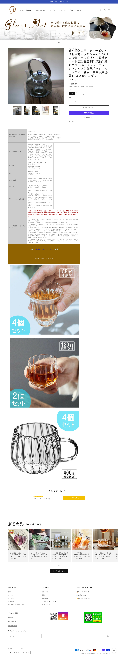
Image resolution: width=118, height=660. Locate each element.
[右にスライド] (62, 110)
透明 (72, 93)
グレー (80, 93)
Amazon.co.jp (12, 621)
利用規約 (45, 598)
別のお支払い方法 (89, 117)
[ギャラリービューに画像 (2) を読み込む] (26, 110)
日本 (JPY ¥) (13, 652)
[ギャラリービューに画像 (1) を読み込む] (17, 110)
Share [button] (72, 121)
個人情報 (45, 592)
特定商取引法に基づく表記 (16, 605)
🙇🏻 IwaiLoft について (82, 592)
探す (9, 592)
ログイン (11, 595)
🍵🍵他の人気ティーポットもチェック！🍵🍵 (44, 249)
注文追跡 (11, 601)
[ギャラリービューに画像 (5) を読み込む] (55, 110)
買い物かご (11, 598)
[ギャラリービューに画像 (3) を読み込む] (36, 110)
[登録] (39, 636)
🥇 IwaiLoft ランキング (83, 598)
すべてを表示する (59, 571)
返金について (46, 605)
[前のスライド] (55, 42)
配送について (46, 595)
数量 (70, 97)
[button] (30, 10)
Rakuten (11, 617)
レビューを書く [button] (73, 498)
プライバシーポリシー (49, 601)
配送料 (75, 86)
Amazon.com (12, 626)
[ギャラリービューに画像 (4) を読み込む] (45, 110)
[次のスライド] (63, 42)
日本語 (25, 652)
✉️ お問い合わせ (81, 595)
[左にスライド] (10, 110)
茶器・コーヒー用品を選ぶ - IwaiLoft (92, 653)
